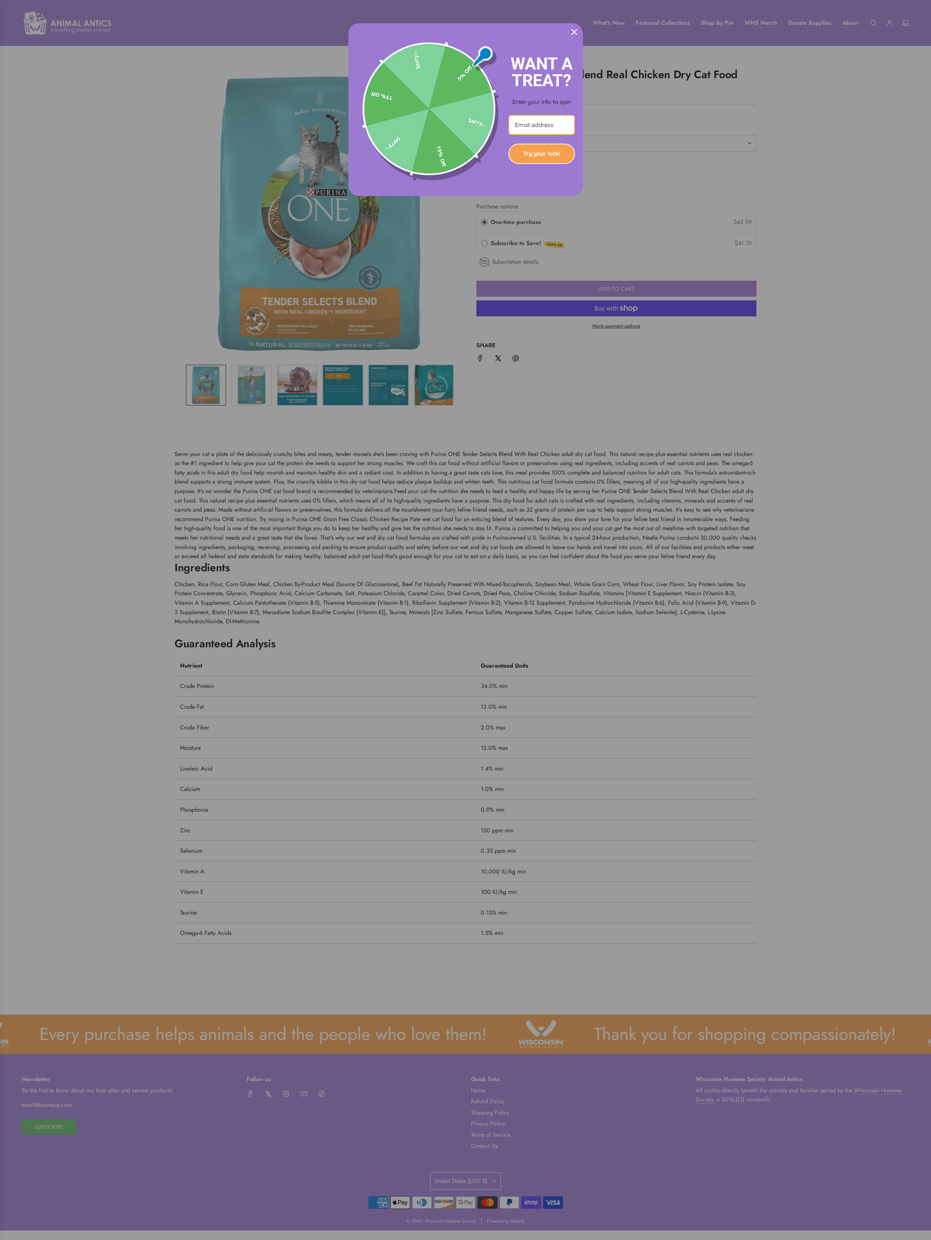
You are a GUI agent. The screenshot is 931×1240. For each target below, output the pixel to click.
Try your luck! (541, 153)
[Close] (574, 32)
